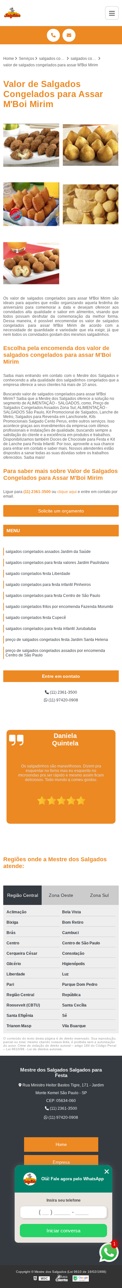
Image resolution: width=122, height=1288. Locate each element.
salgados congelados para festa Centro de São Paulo (53, 595)
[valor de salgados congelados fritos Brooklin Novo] (31, 145)
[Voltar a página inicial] (12, 12)
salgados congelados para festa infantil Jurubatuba (51, 628)
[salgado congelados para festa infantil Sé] (91, 145)
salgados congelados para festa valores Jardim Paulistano (57, 562)
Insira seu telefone (64, 1200)
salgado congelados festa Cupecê (36, 617)
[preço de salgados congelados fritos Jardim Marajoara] (31, 264)
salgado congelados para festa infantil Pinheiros (48, 584)
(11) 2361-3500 (37, 492)
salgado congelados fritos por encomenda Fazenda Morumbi (59, 606)
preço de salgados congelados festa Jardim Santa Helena (57, 639)
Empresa (61, 1162)
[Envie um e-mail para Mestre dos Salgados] (68, 35)
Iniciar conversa (63, 1230)
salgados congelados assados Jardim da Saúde (48, 551)
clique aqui (67, 492)
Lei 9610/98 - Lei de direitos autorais (33, 1049)
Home (61, 1144)
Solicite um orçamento (61, 510)
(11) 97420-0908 (62, 700)
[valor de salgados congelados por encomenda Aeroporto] (91, 204)
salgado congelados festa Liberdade (38, 573)
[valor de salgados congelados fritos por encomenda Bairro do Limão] (31, 204)
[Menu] (112, 13)
